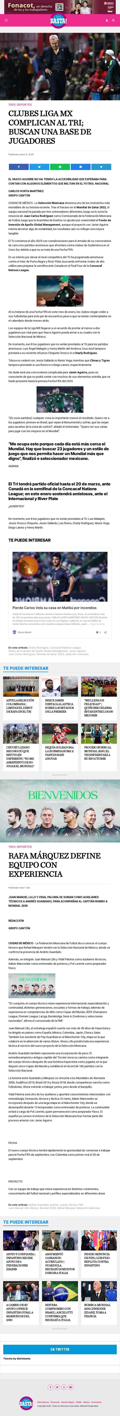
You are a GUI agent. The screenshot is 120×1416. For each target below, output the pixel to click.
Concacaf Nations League (65, 647)
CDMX (79, 1402)
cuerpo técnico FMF (71, 1204)
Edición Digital (67, 1402)
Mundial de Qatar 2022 (50, 654)
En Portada (96, 1402)
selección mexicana (77, 654)
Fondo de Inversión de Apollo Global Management (38, 651)
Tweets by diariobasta (16, 1358)
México (86, 1402)
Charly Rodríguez (38, 647)
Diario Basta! (43, 1402)
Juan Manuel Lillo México (23, 1208)
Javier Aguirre (77, 651)
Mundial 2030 (48, 1208)
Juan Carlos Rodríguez (21, 654)
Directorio (55, 1402)
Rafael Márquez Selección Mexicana (78, 1208)
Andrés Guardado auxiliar (43, 1204)
